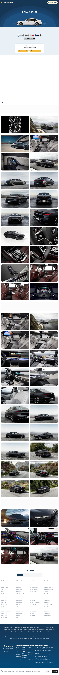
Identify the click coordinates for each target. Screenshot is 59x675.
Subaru (24, 636)
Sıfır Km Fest (3, 598)
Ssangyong (52, 631)
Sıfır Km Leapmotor (34, 589)
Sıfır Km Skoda (4, 600)
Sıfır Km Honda (4, 604)
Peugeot (5, 629)
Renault (53, 636)
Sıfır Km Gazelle (47, 613)
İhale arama (24, 657)
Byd (21, 627)
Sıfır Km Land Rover (48, 598)
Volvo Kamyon (40, 629)
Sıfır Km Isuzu (18, 609)
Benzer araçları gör (23, 50)
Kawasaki (25, 629)
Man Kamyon (7, 631)
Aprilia (15, 627)
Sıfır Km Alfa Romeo (5, 617)
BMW (11, 638)
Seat (35, 631)
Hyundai (34, 636)
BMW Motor (45, 636)
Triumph (47, 627)
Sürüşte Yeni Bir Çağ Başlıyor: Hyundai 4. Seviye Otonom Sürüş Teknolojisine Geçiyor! (45, 659)
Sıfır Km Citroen (19, 589)
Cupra (25, 638)
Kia (28, 638)
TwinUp (23, 651)
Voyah (9, 629)
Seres (15, 636)
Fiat (33, 631)
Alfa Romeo (39, 638)
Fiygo (23, 653)
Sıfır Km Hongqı (19, 600)
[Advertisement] (29, 109)
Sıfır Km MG (3, 591)
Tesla (31, 636)
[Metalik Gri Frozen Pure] (28, 35)
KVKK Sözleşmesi (30, 652)
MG (44, 629)
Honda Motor (42, 627)
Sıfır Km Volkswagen (48, 585)
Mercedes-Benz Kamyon (26, 631)
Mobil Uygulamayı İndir (52, 2)
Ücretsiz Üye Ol (17, 648)
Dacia (50, 636)
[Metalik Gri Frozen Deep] (26, 35)
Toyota (47, 638)
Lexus (44, 638)
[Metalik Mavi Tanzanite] (36, 35)
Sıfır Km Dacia (33, 611)
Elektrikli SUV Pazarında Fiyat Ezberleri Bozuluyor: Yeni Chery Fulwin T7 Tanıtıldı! (45, 656)
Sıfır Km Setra (18, 591)
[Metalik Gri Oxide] (31, 35)
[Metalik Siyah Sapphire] (40, 35)
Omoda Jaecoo (33, 627)
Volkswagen (52, 627)
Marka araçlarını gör (35, 50)
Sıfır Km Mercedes (19, 604)
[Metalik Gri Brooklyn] (21, 35)
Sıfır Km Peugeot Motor (48, 604)
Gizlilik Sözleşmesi (30, 648)
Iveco (54, 629)
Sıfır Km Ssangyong (19, 598)
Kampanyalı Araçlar (18, 657)
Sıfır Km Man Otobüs (5, 580)
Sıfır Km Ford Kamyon (48, 587)
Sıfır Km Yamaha (33, 604)
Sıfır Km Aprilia (33, 580)
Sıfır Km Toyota (33, 617)
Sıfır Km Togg (32, 613)
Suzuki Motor (39, 636)
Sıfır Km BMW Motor (20, 611)
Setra (47, 629)
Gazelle (21, 638)
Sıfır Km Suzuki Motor (5, 611)
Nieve (28, 627)
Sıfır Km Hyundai (47, 609)
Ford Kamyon (19, 629)
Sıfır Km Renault (47, 611)
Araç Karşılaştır (18, 654)
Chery (18, 627)
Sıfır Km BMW (4, 613)
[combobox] (29, 103)
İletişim (17, 651)
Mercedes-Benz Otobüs (16, 631)
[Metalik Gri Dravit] (23, 35)
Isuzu (28, 636)
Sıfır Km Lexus (18, 617)
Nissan (41, 631)
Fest (48, 631)
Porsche (15, 638)
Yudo (12, 636)
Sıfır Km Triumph (33, 585)
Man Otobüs (6, 627)
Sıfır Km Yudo (4, 606)
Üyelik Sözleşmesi (30, 658)
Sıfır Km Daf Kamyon (34, 587)
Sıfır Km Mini (46, 602)
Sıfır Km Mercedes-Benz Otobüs (22, 593)
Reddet (48, 671)
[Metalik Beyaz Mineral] (18, 35)
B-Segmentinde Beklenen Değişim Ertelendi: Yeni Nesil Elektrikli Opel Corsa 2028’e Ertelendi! (45, 662)
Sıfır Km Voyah (18, 587)
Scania (24, 627)
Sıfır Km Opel (32, 600)
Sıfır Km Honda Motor (20, 585)
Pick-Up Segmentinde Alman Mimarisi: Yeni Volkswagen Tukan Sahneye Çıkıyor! (44, 648)
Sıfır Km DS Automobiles (35, 602)
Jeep (31, 638)
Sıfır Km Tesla (32, 609)
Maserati (34, 638)
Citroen (29, 629)
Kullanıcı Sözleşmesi (30, 655)
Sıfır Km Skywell (19, 602)
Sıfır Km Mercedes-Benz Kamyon (36, 593)
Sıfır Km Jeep (32, 615)
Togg (18, 638)
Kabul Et (55, 671)
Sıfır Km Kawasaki (4, 589)
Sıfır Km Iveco (47, 591)
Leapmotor (34, 629)
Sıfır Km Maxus (33, 606)
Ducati (11, 627)
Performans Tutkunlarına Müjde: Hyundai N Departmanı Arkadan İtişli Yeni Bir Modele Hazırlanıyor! (43, 652)
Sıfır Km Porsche (19, 613)
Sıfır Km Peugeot (4, 587)
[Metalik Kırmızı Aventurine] (33, 35)
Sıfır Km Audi (3, 602)
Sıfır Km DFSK (46, 606)
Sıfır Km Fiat (46, 593)
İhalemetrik (24, 655)
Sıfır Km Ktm (3, 585)
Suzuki (45, 631)
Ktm (38, 627)
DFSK (21, 636)
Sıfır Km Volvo (47, 600)
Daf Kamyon (13, 629)
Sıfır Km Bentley (33, 598)
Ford (38, 631)
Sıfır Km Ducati (19, 580)
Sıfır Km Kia (18, 615)
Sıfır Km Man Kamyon (5, 593)
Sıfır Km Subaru (4, 609)
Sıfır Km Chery (47, 580)
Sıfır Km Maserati (47, 615)
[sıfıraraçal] (8, 2)
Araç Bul (23, 647)
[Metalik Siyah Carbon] (38, 35)
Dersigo (23, 649)
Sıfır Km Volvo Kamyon (48, 589)
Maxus (18, 636)
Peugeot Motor (7, 636)
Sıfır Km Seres (18, 606)
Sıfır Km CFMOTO (33, 591)
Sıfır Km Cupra (4, 615)
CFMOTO (50, 629)
